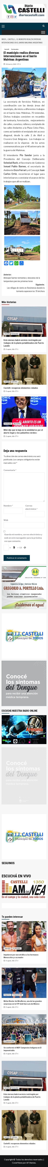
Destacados (15, 49)
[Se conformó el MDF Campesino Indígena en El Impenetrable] (24, 1029)
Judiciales (7, 948)
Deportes (7, 995)
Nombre (8, 505)
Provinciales (17, 948)
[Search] (43, 26)
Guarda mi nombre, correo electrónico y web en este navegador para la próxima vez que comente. (23, 537)
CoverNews (17, 1162)
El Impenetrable (17, 995)
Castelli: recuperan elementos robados (21, 388)
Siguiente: (26, 287)
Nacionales (17, 423)
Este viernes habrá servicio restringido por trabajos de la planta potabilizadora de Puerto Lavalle (24, 343)
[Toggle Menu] (43, 32)
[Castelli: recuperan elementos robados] (24, 369)
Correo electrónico (31, 507)
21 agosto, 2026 (10, 349)
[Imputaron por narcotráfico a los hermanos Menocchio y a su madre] (24, 936)
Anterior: (22, 278)
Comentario (10, 470)
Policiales (14, 381)
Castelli (6, 49)
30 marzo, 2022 (11, 64)
